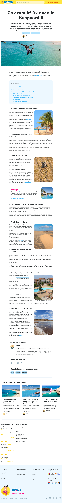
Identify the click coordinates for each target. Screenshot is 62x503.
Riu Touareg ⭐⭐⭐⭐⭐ (7, 461)
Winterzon (24, 372)
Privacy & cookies (12, 498)
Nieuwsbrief (19, 476)
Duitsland (20, 498)
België (25, 498)
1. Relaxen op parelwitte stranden (21, 86)
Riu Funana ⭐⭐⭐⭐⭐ (7, 444)
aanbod (21, 335)
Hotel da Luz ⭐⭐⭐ (6, 447)
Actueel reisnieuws (21, 472)
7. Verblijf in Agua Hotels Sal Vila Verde (23, 97)
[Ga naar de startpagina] (7, 2)
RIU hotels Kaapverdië (21, 438)
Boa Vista (39, 75)
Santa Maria (29, 119)
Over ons (34, 472)
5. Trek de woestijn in (18, 93)
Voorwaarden (4, 498)
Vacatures (34, 476)
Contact (3, 478)
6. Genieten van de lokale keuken (21, 95)
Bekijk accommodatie (18, 198)
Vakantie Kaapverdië (21, 427)
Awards (34, 474)
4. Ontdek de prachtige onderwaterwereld (23, 91)
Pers (33, 479)
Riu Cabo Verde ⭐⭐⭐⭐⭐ (7, 437)
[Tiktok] (46, 498)
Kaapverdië (18, 372)
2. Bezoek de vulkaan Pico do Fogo (22, 88)
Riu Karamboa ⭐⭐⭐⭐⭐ (7, 450)
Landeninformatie (21, 474)
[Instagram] (50, 498)
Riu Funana (21, 191)
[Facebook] (53, 498)
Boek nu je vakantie (53, 2)
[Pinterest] (57, 498)
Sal (35, 75)
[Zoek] (17, 2)
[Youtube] (60, 498)
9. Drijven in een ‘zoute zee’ (20, 101)
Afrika (12, 372)
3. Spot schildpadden (18, 89)
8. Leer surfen (16, 99)
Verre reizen (7, 7)
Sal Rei (21, 240)
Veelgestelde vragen (5, 475)
